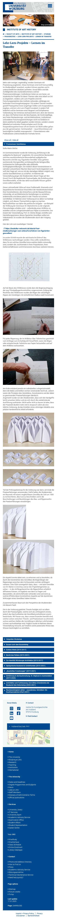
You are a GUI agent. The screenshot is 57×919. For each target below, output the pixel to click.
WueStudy (13, 839)
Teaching (12, 765)
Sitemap (12, 889)
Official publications (16, 798)
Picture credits (14, 892)
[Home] (3, 34)
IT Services (13, 812)
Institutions (13, 767)
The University (14, 757)
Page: (10, 906)
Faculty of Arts (13, 34)
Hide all (15, 140)
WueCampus (14, 842)
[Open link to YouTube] (10, 718)
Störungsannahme (16, 872)
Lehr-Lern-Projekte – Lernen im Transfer (34, 36)
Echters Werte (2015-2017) (16, 650)
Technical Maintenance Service (21, 875)
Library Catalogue (15, 850)
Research (12, 762)
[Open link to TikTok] (17, 708)
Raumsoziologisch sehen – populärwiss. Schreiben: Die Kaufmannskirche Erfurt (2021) (26, 691)
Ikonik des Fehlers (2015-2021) (17, 655)
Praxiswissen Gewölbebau (16, 144)
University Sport (15, 815)
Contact (30, 703)
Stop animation (47, 25)
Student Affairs (14, 823)
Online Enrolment (15, 847)
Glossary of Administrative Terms (22, 795)
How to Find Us (15, 864)
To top (11, 894)
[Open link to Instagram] (10, 708)
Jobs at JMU (14, 790)
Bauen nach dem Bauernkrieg (17, 645)
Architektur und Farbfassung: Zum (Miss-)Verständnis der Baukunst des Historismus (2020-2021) (27, 684)
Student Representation (18, 825)
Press (11, 867)
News (11, 787)
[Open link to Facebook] (17, 713)
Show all (7, 140)
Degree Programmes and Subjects (22, 785)
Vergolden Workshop (14, 639)
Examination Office (16, 820)
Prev (7, 20)
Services (12, 804)
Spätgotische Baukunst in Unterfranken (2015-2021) (25, 666)
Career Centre (14, 828)
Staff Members (15, 792)
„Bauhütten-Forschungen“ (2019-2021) (21, 671)
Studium (47, 34)
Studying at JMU (15, 760)
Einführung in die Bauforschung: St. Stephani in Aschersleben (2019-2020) (29, 677)
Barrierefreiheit (33, 916)
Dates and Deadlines (17, 782)
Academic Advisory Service (19, 817)
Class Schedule (15, 845)
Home (11, 752)
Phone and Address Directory (20, 862)
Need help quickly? (16, 877)
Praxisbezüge (9, 36)
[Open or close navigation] (50, 5)
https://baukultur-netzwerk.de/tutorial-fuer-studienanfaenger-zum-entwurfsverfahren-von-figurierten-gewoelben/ (26, 230)
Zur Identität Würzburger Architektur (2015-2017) (24, 660)
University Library (15, 810)
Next (49, 20)
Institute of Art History (21, 29)
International (14, 770)
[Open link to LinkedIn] (10, 713)
